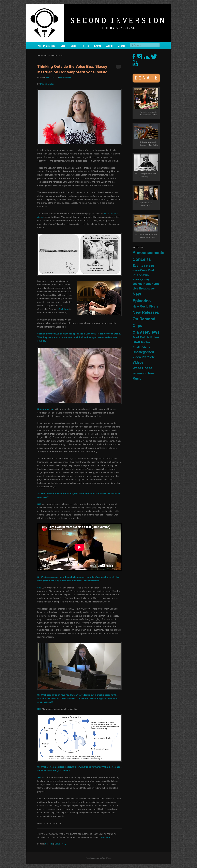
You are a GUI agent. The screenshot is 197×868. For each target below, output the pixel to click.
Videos (138, 362)
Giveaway (136, 270)
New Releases (146, 312)
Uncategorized (143, 352)
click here (105, 837)
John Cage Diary (141, 279)
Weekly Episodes (46, 45)
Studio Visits (141, 347)
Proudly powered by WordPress (98, 858)
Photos (85, 45)
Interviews (141, 275)
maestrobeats (65, 77)
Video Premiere (144, 357)
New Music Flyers (145, 306)
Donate (121, 45)
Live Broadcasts (144, 288)
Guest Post (147, 270)
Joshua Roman (143, 283)
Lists (156, 283)
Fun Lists (149, 265)
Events (97, 45)
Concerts (49, 843)
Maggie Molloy (47, 83)
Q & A (137, 332)
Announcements (148, 252)
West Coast (142, 367)
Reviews (151, 332)
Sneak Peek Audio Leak (146, 337)
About (109, 45)
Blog (63, 45)
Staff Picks (141, 342)
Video (73, 45)
